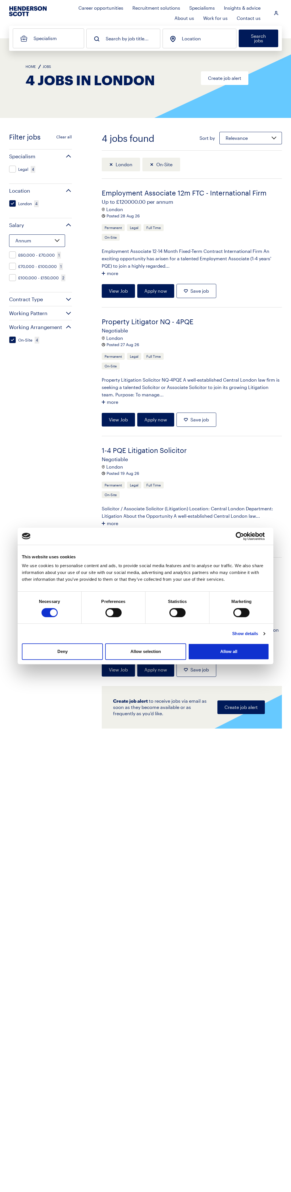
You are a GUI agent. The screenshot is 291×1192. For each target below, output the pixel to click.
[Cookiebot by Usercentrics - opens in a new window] (244, 536)
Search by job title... (127, 38)
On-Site (164, 164)
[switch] (113, 612)
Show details (245, 633)
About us (184, 18)
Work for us (215, 18)
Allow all (228, 651)
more (112, 273)
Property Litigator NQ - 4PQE (148, 321)
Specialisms (202, 8)
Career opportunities (100, 8)
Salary (16, 225)
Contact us (249, 18)
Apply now (155, 291)
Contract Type (26, 299)
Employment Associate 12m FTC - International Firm (184, 193)
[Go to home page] (28, 16)
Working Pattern (28, 313)
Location (191, 38)
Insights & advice (242, 8)
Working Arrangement (35, 327)
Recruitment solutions (156, 8)
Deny (62, 651)
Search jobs (258, 38)
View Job (118, 291)
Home (31, 66)
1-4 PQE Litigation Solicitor (144, 450)
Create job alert (224, 78)
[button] (40, 156)
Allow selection (145, 651)
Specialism (45, 38)
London (124, 164)
